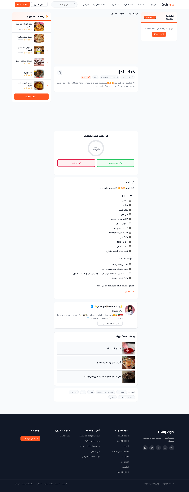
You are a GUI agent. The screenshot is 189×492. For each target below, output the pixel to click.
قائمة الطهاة (128, 4)
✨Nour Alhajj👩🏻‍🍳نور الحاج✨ (108, 306)
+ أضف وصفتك (31, 96)
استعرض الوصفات (30, 438)
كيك (83, 392)
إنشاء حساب (22, 4)
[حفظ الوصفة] (59, 72)
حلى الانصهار (95, 451)
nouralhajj (121, 392)
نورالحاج (112, 397)
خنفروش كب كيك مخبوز (25, 84)
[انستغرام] (171, 447)
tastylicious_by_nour (105, 392)
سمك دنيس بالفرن (24, 37)
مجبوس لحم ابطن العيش (25, 48)
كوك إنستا (166, 432)
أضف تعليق (148, 17)
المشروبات (125, 462)
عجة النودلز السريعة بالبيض (24, 25)
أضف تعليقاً (159, 34)
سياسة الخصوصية (100, 4)
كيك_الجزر (73, 392)
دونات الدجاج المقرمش (91, 456)
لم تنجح (74, 163)
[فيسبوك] (158, 447)
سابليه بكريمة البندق (23, 61)
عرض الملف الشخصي (111, 323)
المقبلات (125, 467)
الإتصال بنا (115, 4)
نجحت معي (113, 163)
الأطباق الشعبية (123, 472)
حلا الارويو (28, 72)
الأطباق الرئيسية (123, 441)
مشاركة (84, 77)
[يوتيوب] (165, 447)
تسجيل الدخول (39, 4)
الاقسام (143, 4)
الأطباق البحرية (123, 436)
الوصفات (128, 13)
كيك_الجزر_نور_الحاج (126, 397)
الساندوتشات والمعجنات (120, 451)
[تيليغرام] (145, 447)
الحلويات (121, 13)
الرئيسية (153, 4)
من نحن (86, 4)
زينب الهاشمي (64, 436)
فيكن (91, 392)
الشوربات (125, 456)
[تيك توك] (151, 447)
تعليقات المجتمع (170, 17)
